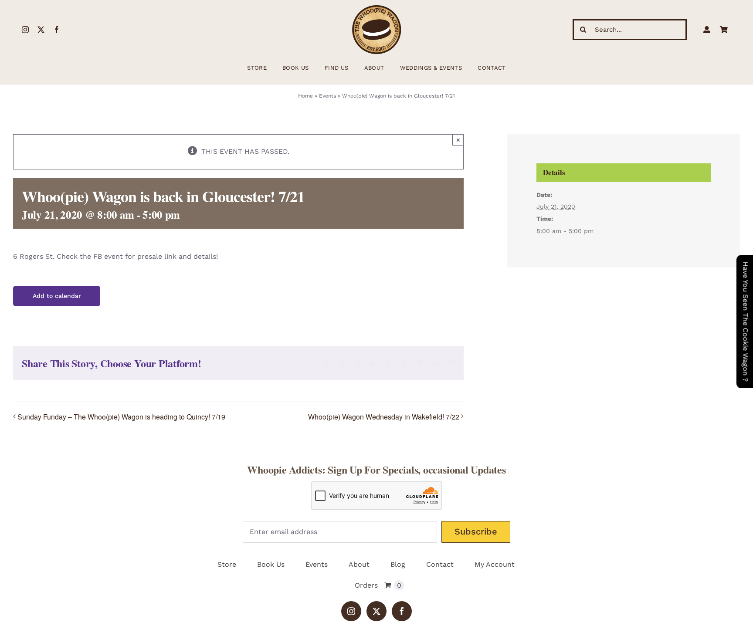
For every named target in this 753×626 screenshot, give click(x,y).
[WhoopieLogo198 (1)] (376, 8)
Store (226, 564)
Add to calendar (57, 295)
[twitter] (40, 29)
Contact (440, 564)
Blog (397, 564)
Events (327, 96)
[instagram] (25, 29)
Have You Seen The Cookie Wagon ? (745, 321)
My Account (495, 564)
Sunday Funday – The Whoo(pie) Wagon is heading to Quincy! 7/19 (121, 417)
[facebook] (56, 29)
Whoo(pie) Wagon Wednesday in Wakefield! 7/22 (383, 417)
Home (305, 96)
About (359, 564)
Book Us (271, 564)
